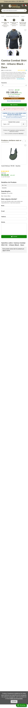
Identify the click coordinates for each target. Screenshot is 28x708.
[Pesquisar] (25, 10)
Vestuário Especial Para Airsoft (12, 16)
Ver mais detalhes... (21, 78)
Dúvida (3, 222)
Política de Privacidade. (16, 698)
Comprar (15, 104)
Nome (2, 205)
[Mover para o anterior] (22, 141)
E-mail (3, 211)
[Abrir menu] (2, 6)
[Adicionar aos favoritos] (25, 30)
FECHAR (14, 701)
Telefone (3, 216)
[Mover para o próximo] (25, 141)
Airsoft (2, 16)
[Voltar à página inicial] (14, 6)
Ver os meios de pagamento (14, 100)
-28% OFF (17, 90)
